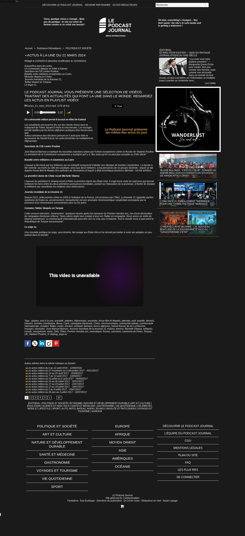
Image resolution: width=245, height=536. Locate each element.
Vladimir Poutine (37, 334)
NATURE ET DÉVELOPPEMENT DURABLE (106, 403)
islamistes (40, 328)
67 (59, 397)
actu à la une (46, 320)
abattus (35, 320)
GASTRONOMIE (105, 406)
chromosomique (109, 323)
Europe (122, 426)
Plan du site (188, 455)
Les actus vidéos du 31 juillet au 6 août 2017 (50, 378)
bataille (141, 320)
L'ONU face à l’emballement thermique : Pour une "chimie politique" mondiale (185, 202)
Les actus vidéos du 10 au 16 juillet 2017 (48, 386)
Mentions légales (188, 447)
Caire (66, 323)
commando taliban (128, 323)
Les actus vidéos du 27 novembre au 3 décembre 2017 (56, 370)
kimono (120, 328)
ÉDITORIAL (34, 403)
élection (69, 326)
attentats (126, 320)
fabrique (88, 326)
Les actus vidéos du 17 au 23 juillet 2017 (48, 384)
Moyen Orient (122, 442)
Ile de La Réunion (136, 326)
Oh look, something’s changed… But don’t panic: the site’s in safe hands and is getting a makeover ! (179, 23)
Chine (97, 323)
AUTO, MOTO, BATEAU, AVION (78, 408)
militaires (147, 328)
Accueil (29, 48)
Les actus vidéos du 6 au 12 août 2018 (47, 368)
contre (60, 326)
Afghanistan (80, 320)
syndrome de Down (132, 331)
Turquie (148, 331)
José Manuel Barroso (57, 328)
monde (28, 331)
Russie (106, 331)
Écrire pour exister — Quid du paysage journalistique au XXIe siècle (184, 54)
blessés (150, 320)
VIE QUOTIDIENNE (126, 406)
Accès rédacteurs (125, 5)
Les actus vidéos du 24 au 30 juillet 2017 (48, 381)
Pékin (63, 331)
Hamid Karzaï (118, 326)
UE (26, 334)
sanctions (116, 331)
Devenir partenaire (98, 5)
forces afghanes (102, 326)
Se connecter (187, 477)
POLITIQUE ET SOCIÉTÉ (79, 48)
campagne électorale (81, 323)
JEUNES (100, 408)
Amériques (122, 458)
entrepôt (78, 326)
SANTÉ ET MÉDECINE (83, 406)
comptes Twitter (48, 326)
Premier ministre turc (78, 331)
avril (133, 320)
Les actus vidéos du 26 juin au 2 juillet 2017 (50, 392)
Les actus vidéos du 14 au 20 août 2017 (48, 373)
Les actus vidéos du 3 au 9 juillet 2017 (47, 389)
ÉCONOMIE (76, 403)
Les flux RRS (188, 469)
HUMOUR (96, 411)
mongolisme (39, 331)
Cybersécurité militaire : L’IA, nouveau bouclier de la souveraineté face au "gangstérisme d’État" (185, 229)
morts (50, 331)
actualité (59, 320)
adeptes (69, 320)
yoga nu (63, 334)
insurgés (28, 328)
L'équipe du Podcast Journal (188, 433)
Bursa (59, 323)
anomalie (92, 320)
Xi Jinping (52, 334)
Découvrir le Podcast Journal (62, 5)
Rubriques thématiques (49, 48)
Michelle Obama (133, 328)
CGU (188, 440)
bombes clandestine (44, 323)
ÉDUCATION (34, 406)
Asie (123, 450)
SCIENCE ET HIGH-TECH (56, 406)
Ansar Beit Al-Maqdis (109, 320)
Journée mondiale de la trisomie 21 (87, 328)
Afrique (122, 434)
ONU (56, 331)
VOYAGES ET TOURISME (57, 471)
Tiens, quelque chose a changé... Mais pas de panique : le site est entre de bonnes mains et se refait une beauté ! (64, 22)
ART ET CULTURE (140, 403)
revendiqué (96, 331)
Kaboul (111, 328)
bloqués (28, 323)
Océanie (122, 466)
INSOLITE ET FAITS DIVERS (121, 408)
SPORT (56, 408)
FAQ (188, 462)
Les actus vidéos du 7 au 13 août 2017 (47, 376)
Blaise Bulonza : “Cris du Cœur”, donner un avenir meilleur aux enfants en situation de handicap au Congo (188, 173)
